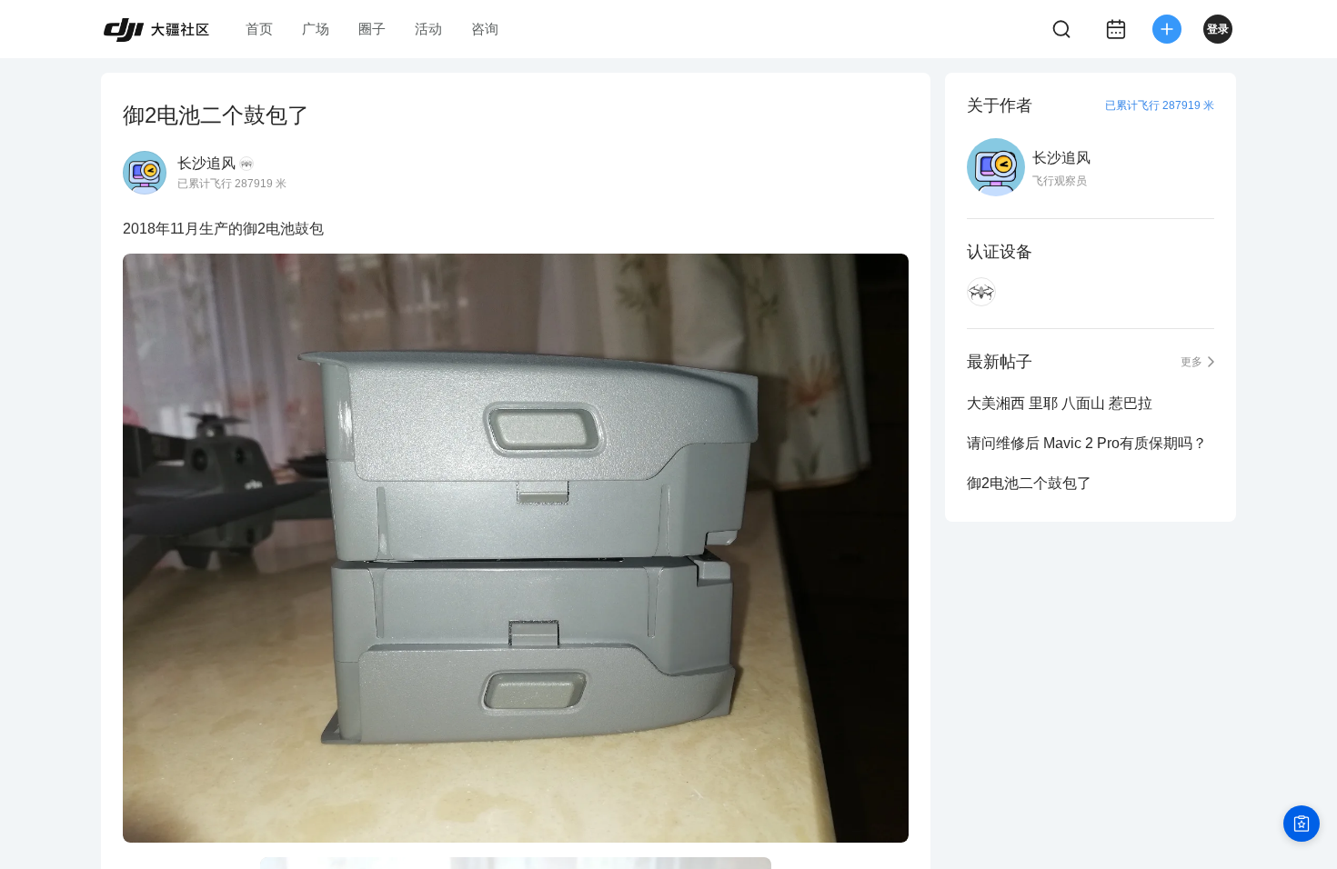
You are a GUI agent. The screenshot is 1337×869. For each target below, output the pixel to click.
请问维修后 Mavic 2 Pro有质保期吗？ (1087, 443)
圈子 (372, 28)
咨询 (484, 28)
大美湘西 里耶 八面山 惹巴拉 (1059, 403)
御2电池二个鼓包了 (1029, 483)
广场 (315, 28)
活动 (428, 28)
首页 (259, 28)
